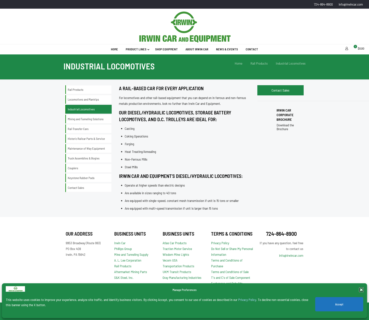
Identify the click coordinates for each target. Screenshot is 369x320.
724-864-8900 (323, 4)
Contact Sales (76, 187)
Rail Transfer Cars (78, 129)
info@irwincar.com (351, 4)
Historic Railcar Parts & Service (86, 138)
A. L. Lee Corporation (127, 260)
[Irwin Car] (184, 26)
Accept (339, 304)
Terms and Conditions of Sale (230, 272)
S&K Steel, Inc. (123, 277)
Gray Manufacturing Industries (182, 277)
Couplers (73, 168)
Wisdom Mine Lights (176, 254)
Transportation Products (178, 266)
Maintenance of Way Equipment (86, 148)
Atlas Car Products (175, 243)
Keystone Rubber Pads (81, 178)
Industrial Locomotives (81, 109)
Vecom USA (170, 260)
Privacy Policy (247, 300)
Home (238, 63)
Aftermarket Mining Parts (130, 272)
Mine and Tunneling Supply (131, 254)
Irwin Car (119, 243)
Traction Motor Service (177, 249)
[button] (361, 290)
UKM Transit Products (177, 272)
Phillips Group (123, 249)
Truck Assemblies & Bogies (84, 158)
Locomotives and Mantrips (83, 99)
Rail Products (259, 63)
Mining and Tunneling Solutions (86, 119)
